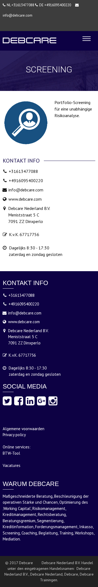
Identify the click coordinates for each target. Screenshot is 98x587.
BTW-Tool (11, 453)
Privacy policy (14, 434)
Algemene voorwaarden (23, 428)
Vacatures (11, 465)
